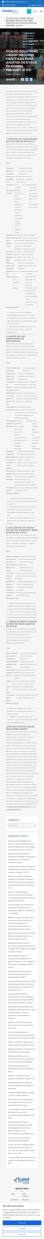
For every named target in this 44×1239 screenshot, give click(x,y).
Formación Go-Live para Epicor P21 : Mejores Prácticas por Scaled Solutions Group (21, 1102)
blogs (16, 33)
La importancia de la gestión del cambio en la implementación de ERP (21, 1160)
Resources (25, 1200)
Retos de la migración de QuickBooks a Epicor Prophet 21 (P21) (21, 1069)
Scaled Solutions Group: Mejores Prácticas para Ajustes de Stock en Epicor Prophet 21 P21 (21, 869)
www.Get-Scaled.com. (13, 810)
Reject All (22, 1234)
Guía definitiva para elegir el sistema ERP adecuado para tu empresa (21, 1085)
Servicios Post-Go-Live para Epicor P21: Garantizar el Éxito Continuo (21, 1025)
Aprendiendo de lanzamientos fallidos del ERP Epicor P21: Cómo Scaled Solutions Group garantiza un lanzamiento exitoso (22, 1012)
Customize (22, 1229)
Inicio (13, 1194)
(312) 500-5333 (10, 5)
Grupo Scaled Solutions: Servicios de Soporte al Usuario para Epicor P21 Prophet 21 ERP (21, 1035)
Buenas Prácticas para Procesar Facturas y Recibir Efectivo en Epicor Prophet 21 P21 (21, 936)
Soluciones (15, 1200)
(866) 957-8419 (36, 5)
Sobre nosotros (25, 1195)
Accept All (22, 1223)
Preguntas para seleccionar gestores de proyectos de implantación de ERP (20, 974)
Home (8, 33)
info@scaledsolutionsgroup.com (16, 2)
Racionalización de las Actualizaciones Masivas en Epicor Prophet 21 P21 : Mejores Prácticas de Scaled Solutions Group (21, 961)
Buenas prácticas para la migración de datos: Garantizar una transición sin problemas (21, 1059)
